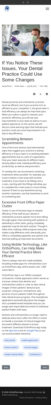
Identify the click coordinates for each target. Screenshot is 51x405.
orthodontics (35, 354)
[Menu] (47, 9)
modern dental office (14, 354)
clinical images (30, 347)
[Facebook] (34, 94)
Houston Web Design (33, 392)
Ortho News (19, 86)
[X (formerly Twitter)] (40, 94)
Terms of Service (26, 397)
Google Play (32, 330)
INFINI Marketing (9, 395)
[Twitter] (23, 2)
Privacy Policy (41, 397)
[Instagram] (28, 2)
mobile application (30, 340)
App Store (14, 330)
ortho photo (10, 340)
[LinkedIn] (47, 94)
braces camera (11, 347)
